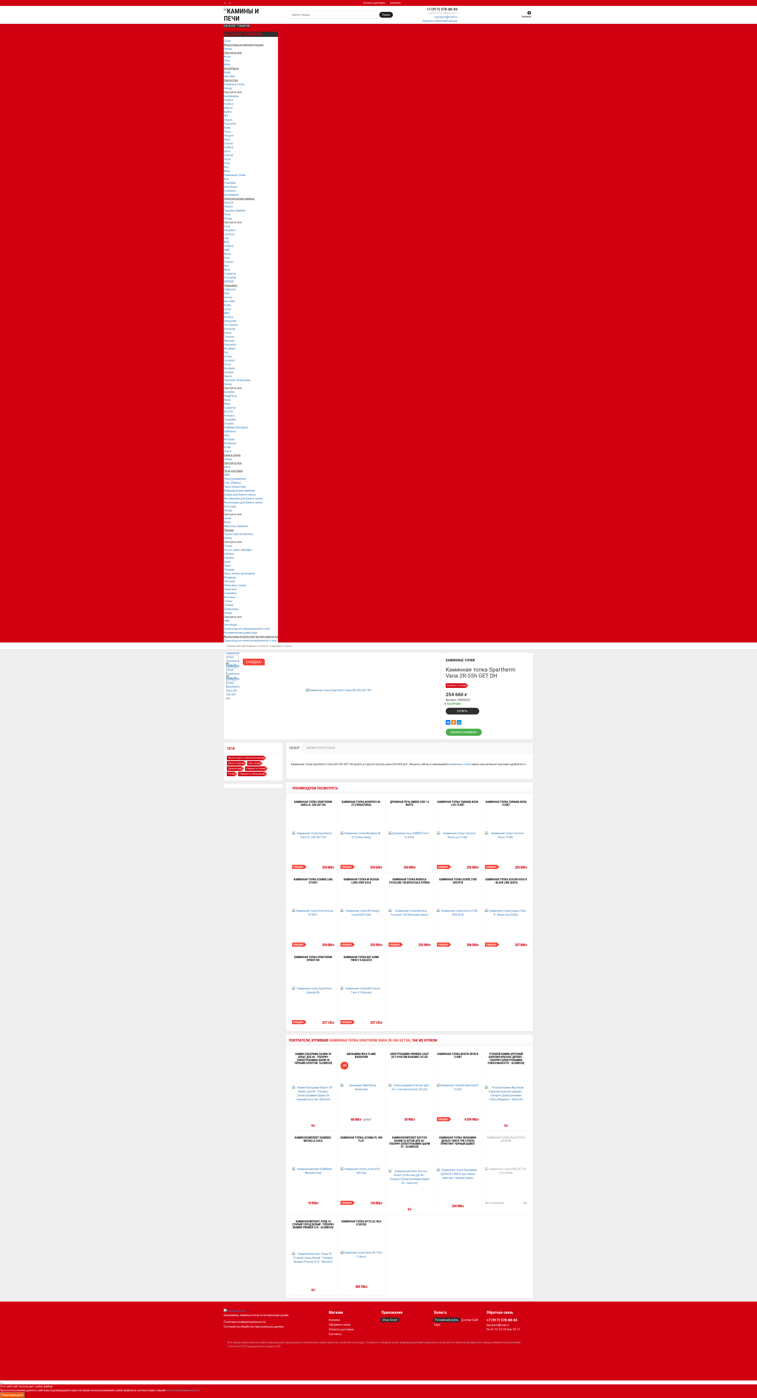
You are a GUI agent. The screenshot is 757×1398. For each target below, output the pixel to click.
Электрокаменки (235, 478)
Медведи (230, 577)
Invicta (228, 297)
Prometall (230, 277)
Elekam (228, 206)
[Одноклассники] (453, 722)
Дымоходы (231, 609)
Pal (226, 352)
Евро (437, 1324)
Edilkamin (230, 289)
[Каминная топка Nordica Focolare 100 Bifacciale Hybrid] (410, 913)
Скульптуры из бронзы (238, 534)
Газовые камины (234, 210)
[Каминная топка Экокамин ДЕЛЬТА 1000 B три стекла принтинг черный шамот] (458, 1174)
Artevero (229, 415)
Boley (227, 127)
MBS (227, 313)
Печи (227, 214)
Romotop (229, 328)
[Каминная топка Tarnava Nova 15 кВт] (506, 835)
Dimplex (229, 423)
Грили (227, 518)
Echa (227, 163)
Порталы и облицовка (251, 773)
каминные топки (460, 764)
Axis (226, 178)
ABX (226, 242)
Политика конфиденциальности (245, 1321)
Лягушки (229, 581)
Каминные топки (234, 175)
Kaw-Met (229, 76)
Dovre (227, 364)
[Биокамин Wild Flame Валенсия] (361, 1087)
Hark (226, 293)
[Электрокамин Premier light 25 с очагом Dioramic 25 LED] (410, 1087)
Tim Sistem (231, 324)
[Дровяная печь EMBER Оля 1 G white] (410, 835)
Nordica (228, 317)
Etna (226, 60)
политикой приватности (182, 1390)
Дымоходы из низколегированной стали (250, 640)
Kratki (227, 72)
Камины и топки (234, 84)
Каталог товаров (237, 25)
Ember (228, 356)
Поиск (386, 14)
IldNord (228, 107)
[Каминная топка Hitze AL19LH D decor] (361, 1255)
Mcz (226, 167)
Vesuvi (228, 376)
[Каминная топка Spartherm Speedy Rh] (313, 990)
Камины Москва (236, 645)
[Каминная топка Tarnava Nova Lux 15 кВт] (458, 835)
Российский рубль (447, 1319)
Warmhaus (230, 186)
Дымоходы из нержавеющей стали (247, 628)
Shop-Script (389, 1319)
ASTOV (228, 411)
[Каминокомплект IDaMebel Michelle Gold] (313, 1171)
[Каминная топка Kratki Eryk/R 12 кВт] (458, 1087)
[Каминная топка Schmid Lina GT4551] (313, 913)
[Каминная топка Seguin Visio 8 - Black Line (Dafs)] (506, 913)
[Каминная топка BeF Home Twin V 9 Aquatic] (361, 990)
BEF (226, 115)
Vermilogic (230, 624)
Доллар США (469, 1319)
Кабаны (229, 553)
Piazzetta (230, 123)
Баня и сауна (235, 763)
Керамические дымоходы (240, 632)
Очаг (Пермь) (232, 482)
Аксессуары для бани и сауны (243, 502)
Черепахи (230, 589)
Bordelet (229, 392)
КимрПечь (230, 395)
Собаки (228, 605)
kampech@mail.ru (446, 17)
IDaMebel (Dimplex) (236, 427)
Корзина (334, 1319)
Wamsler (229, 340)
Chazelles (230, 182)
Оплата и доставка (374, 3)
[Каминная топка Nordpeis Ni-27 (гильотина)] (361, 835)
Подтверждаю (12, 1395)
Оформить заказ (340, 1324)
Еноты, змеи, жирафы (238, 549)
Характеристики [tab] (320, 748)
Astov (227, 56)
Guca (227, 226)
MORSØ (229, 281)
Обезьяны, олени (235, 585)
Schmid (228, 155)
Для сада (230, 506)
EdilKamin (230, 431)
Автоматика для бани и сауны (243, 498)
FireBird (228, 100)
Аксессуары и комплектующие (245, 758)
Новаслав (230, 321)
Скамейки (230, 593)
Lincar (227, 309)
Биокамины (231, 96)
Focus (227, 131)
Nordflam (229, 348)
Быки (227, 561)
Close (227, 40)
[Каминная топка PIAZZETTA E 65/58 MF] (506, 1171)
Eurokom (229, 360)
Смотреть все (233, 92)
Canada (228, 372)
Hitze (227, 139)
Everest (228, 143)
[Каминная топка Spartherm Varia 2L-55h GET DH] (313, 835)
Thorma (229, 336)
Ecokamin (230, 190)
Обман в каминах (464, 732)
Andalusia (230, 443)
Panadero (230, 230)
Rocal (227, 159)
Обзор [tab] (294, 748)
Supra (227, 332)
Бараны (229, 557)
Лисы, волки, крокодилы (239, 573)
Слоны (228, 601)
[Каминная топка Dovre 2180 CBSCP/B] (458, 913)
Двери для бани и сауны (239, 494)
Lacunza (229, 234)
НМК (227, 250)
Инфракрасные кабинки (239, 490)
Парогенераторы (235, 486)
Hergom (229, 135)
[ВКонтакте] (448, 722)
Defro (227, 151)
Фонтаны (230, 597)
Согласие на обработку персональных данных (254, 1326)
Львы (227, 565)
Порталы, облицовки (237, 380)
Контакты (395, 3)
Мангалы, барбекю (236, 526)
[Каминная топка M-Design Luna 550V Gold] (361, 913)
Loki (226, 238)
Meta (227, 64)
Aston (227, 253)
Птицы (228, 545)
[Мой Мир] (459, 722)
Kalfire (228, 111)
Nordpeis (229, 368)
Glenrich (229, 202)
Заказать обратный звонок (439, 20)
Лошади (229, 569)
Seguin (228, 119)
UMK (226, 620)
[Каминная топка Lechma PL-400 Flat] (361, 1171)
